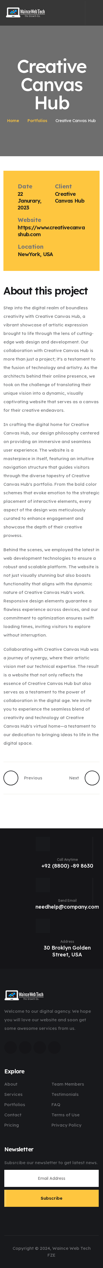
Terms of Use (66, 1114)
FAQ (56, 1104)
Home (13, 120)
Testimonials (65, 1094)
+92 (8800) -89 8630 (67, 866)
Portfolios (37, 120)
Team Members (68, 1084)
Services (13, 1094)
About (10, 1084)
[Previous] (13, 778)
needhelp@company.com (67, 906)
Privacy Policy (67, 1125)
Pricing (11, 1125)
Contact (12, 1114)
